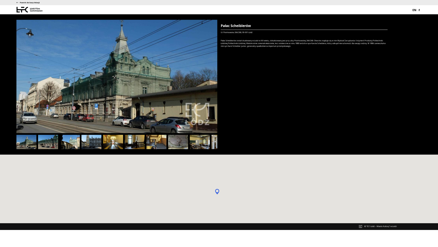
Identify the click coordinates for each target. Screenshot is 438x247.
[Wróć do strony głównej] (29, 9)
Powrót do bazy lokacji (30, 2)
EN (414, 10)
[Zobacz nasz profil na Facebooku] (419, 10)
